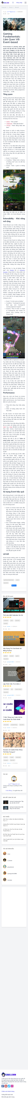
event (17, 580)
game (17, 656)
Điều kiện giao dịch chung (8, 1097)
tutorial (5, 623)
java (12, 620)
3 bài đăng (9, 790)
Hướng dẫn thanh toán (7, 1094)
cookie (11, 757)
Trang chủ (4, 7)
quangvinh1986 (12, 873)
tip (11, 689)
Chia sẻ (10, 7)
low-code (6, 724)
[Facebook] (3, 1086)
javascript (18, 757)
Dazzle (12, 270)
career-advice (18, 689)
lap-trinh (6, 582)
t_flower (9, 860)
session (5, 757)
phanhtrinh (10, 867)
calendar (6, 620)
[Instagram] (12, 1086)
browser (6, 760)
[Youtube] (6, 1086)
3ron (8, 854)
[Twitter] (9, 1086)
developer (6, 689)
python (5, 656)
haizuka (9, 880)
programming (14, 724)
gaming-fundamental (8, 580)
